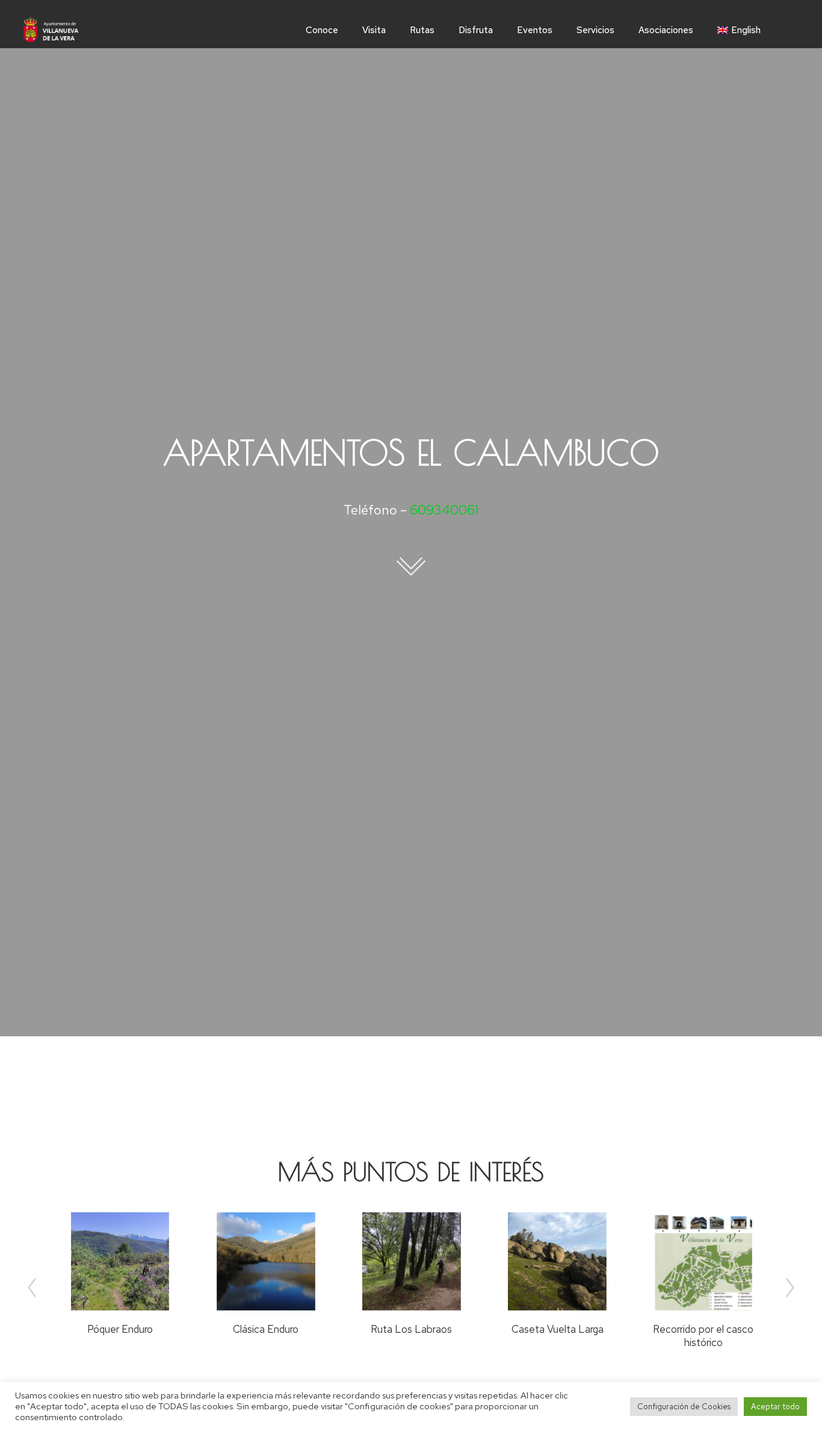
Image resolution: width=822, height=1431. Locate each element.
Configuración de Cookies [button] (684, 1406)
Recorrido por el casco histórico (703, 1336)
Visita (374, 30)
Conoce (322, 30)
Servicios (595, 30)
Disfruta (476, 30)
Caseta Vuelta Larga (557, 1329)
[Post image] (120, 1261)
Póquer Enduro (120, 1329)
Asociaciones (665, 30)
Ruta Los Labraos (411, 1329)
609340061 (444, 510)
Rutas (422, 30)
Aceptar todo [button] (775, 1406)
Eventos (534, 30)
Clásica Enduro (265, 1329)
